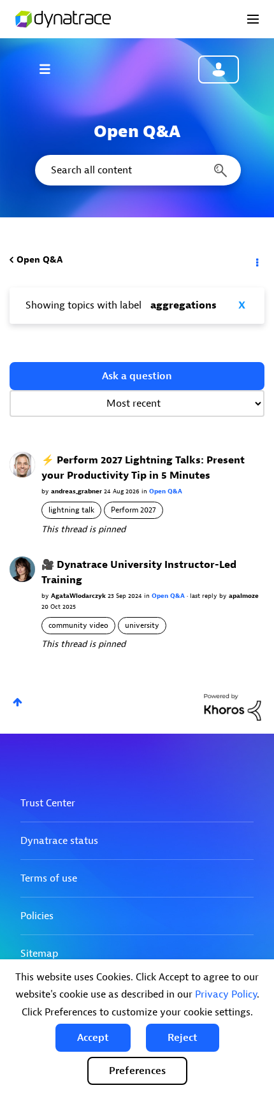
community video (78, 625)
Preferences (137, 1070)
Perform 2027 (133, 510)
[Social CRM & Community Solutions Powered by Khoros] (232, 706)
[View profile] (22, 464)
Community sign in (218, 69)
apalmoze (244, 596)
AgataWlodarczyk (79, 596)
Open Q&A (39, 259)
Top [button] (17, 702)
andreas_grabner (77, 491)
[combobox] (137, 170)
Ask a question (137, 376)
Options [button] (256, 260)
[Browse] (51, 69)
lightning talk (71, 510)
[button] (93, 1038)
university (142, 625)
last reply (204, 596)
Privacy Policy (226, 994)
